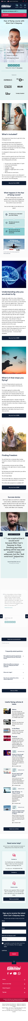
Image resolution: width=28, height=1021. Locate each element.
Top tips (13, 992)
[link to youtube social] (15, 973)
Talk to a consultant (14, 899)
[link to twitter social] (11, 973)
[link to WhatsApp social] (19, 973)
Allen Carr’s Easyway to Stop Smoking (14, 545)
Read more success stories (14, 639)
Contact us (14, 872)
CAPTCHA (4, 950)
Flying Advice (14, 751)
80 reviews (19, 68)
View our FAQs (14, 690)
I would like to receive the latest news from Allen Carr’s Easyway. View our (14, 945)
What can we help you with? (9, 935)
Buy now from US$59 (14, 183)
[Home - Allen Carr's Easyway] (6, 6)
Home (13, 980)
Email (3, 928)
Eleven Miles (20, 1000)
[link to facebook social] (8, 973)
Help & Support (13, 988)
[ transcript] (7, 253)
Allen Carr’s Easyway (7, 326)
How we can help (13, 984)
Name (3, 921)
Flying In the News (14, 770)
